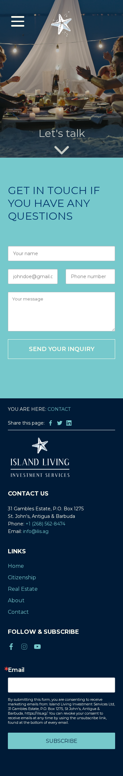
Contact (18, 612)
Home (16, 566)
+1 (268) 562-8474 (45, 524)
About (16, 600)
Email (16, 670)
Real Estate (23, 589)
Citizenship (22, 577)
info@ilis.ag (36, 531)
